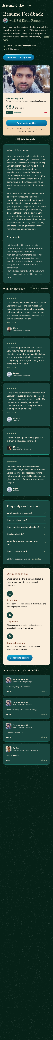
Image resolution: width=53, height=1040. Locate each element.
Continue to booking (26, 123)
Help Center (35, 559)
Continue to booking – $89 (18, 57)
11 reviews (14, 49)
